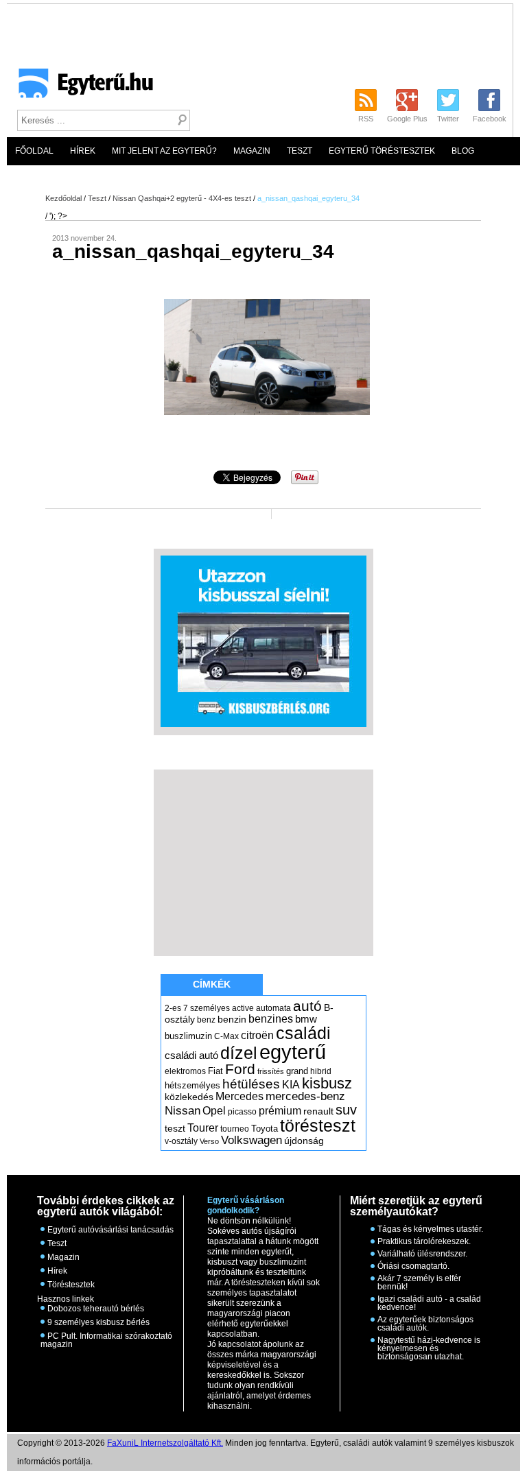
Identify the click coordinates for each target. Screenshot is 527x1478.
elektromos (185, 1071)
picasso (242, 1112)
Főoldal (34, 151)
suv (346, 1109)
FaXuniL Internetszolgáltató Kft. (165, 1443)
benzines (270, 1018)
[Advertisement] (263, 862)
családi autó (191, 1055)
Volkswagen (251, 1140)
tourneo (234, 1129)
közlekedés (189, 1096)
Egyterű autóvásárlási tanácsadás (110, 1230)
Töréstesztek (71, 1284)
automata (273, 1008)
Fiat (215, 1071)
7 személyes (206, 1008)
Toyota (264, 1128)
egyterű (292, 1051)
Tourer (202, 1128)
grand (297, 1071)
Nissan (182, 1110)
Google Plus (407, 119)
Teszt (299, 151)
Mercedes (239, 1096)
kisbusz (327, 1083)
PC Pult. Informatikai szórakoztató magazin (106, 1340)
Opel (214, 1110)
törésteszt (317, 1125)
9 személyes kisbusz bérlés (98, 1322)
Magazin (251, 151)
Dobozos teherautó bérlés (95, 1308)
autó (307, 1006)
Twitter (448, 119)
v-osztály (181, 1141)
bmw (306, 1019)
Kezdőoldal (63, 198)
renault (318, 1111)
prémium (280, 1110)
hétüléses (251, 1084)
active (243, 1008)
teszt (175, 1128)
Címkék (212, 984)
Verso (209, 1141)
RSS (365, 119)
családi (303, 1032)
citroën (257, 1035)
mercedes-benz (305, 1096)
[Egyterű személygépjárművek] (80, 88)
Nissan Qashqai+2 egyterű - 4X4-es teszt (182, 198)
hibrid (320, 1071)
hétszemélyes (192, 1085)
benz (206, 1020)
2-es (173, 1008)
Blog (463, 151)
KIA (291, 1084)
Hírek (82, 151)
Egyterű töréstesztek (382, 151)
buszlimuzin (188, 1036)
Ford (240, 1069)
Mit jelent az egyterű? (164, 151)
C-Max (226, 1036)
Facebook (489, 119)
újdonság (304, 1140)
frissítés (270, 1071)
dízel (238, 1052)
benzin (232, 1019)
